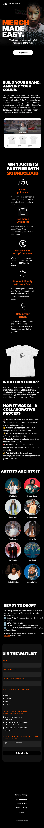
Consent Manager (21, 795)
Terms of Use (22, 803)
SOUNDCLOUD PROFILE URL (14, 679)
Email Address (9, 670)
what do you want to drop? (16, 690)
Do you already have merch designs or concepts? (15, 713)
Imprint (21, 812)
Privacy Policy (21, 799)
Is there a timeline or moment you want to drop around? (21, 737)
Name (5, 661)
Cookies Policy (21, 808)
